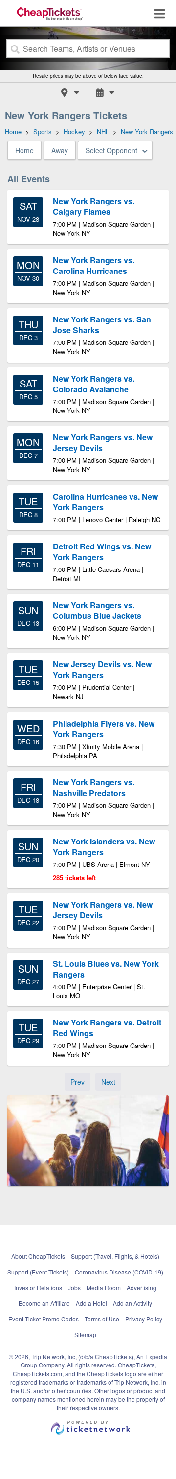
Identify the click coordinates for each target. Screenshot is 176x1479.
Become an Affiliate (44, 1303)
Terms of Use (102, 1319)
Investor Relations (38, 1287)
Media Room (104, 1287)
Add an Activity (132, 1303)
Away (59, 150)
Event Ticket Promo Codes (43, 1319)
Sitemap (85, 1334)
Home (24, 150)
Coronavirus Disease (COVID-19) (119, 1272)
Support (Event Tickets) (38, 1272)
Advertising (141, 1287)
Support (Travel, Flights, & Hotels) (115, 1256)
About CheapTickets (38, 1256)
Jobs (74, 1287)
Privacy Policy (143, 1319)
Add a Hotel (91, 1303)
